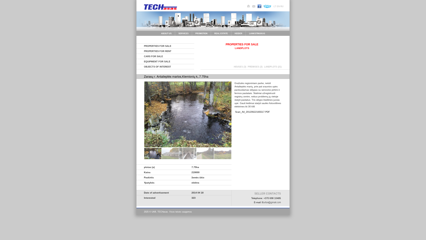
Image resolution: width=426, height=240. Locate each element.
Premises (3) (255, 67)
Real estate (221, 33)
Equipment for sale (157, 61)
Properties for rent (157, 51)
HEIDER (238, 33)
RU (281, 6)
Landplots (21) (273, 67)
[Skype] (267, 6)
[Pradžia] (248, 6)
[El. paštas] (253, 6)
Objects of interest (157, 66)
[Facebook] (259, 6)
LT (275, 6)
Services (183, 33)
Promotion (201, 33)
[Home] (160, 7)
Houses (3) (240, 67)
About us (166, 33)
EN (278, 6)
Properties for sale (157, 46)
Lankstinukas (257, 33)
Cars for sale (153, 56)
